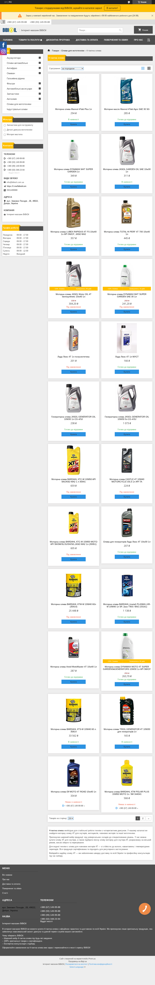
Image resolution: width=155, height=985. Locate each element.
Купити (73, 124)
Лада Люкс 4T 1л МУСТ (127, 356)
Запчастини (13, 94)
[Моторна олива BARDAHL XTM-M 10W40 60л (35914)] (73, 585)
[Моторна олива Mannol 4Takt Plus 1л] (73, 90)
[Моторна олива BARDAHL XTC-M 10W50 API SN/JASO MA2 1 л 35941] (73, 460)
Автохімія (12, 99)
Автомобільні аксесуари (19, 88)
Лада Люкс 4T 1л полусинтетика (73, 356)
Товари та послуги (29, 40)
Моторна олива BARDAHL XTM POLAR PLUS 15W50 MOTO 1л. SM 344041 (127, 792)
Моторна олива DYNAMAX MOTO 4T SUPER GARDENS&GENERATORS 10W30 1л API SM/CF (127, 667)
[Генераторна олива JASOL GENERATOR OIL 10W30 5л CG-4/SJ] (127, 398)
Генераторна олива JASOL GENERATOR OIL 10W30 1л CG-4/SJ (73, 418)
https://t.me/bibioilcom (16, 186)
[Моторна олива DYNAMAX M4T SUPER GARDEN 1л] (73, 150)
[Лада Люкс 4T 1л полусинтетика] (73, 338)
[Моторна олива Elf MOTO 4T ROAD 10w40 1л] (73, 773)
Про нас (138, 40)
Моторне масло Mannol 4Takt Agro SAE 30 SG (127, 109)
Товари (55, 50)
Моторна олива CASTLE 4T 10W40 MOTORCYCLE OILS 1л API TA (127, 480)
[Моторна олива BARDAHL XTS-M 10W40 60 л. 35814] (73, 710)
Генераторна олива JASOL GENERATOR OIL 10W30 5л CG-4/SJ (127, 418)
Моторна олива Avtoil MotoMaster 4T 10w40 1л (73, 666)
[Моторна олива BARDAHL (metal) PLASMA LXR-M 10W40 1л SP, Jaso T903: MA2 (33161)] (127, 585)
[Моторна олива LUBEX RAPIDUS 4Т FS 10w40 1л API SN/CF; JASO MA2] (73, 213)
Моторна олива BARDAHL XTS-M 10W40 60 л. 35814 (73, 730)
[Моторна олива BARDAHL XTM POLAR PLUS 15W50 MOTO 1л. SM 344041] (127, 773)
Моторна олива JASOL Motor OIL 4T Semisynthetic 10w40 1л (73, 295)
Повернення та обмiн (116, 40)
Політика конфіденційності (100, 964)
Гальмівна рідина (16, 78)
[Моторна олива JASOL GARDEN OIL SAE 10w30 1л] (127, 150)
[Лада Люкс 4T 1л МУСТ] (127, 338)
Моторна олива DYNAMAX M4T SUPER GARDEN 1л (73, 170)
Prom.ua (92, 959)
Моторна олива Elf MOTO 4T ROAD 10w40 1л (73, 791)
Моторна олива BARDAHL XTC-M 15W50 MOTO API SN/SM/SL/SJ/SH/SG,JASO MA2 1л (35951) (73, 542)
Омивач (11, 73)
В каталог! (112, 8)
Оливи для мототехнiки (19, 104)
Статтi (5, 893)
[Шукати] (120, 30)
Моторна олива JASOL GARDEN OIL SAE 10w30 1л (127, 170)
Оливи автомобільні (17, 63)
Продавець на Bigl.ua (77, 961)
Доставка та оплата (87, 40)
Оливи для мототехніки (72, 50)
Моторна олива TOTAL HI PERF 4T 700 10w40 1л (127, 232)
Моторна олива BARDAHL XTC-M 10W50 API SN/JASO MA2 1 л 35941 (73, 480)
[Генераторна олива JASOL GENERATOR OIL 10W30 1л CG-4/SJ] (73, 398)
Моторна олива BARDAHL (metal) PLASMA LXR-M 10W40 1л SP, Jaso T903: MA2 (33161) (127, 605)
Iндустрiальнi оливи (17, 109)
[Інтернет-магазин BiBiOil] (9, 30)
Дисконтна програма (58, 40)
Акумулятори (14, 58)
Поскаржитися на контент (76, 964)
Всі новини (7, 875)
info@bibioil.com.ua (15, 182)
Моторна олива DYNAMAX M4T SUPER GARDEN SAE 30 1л (126, 295)
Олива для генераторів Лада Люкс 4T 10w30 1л (126, 541)
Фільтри (11, 83)
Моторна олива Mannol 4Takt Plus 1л (73, 109)
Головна (8, 40)
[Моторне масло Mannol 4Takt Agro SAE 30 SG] (127, 90)
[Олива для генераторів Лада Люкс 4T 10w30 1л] (127, 523)
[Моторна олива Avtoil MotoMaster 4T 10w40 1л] (73, 648)
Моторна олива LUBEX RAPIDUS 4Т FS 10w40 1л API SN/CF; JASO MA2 (74, 232)
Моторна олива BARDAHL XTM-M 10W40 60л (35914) (73, 605)
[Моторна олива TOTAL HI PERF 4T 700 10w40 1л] (127, 213)
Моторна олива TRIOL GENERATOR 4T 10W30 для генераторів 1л (127, 730)
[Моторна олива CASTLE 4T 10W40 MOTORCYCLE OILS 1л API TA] (127, 460)
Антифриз (12, 68)
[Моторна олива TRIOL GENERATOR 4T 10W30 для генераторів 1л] (127, 710)
